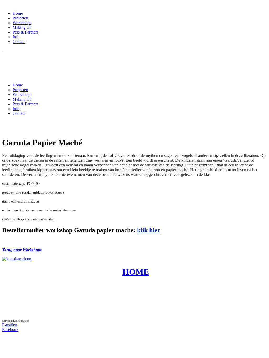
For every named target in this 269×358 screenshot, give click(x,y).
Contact (19, 41)
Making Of (22, 27)
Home (18, 13)
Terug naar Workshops (22, 250)
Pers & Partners (25, 32)
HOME (135, 271)
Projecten (20, 18)
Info (16, 37)
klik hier (148, 230)
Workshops (22, 22)
